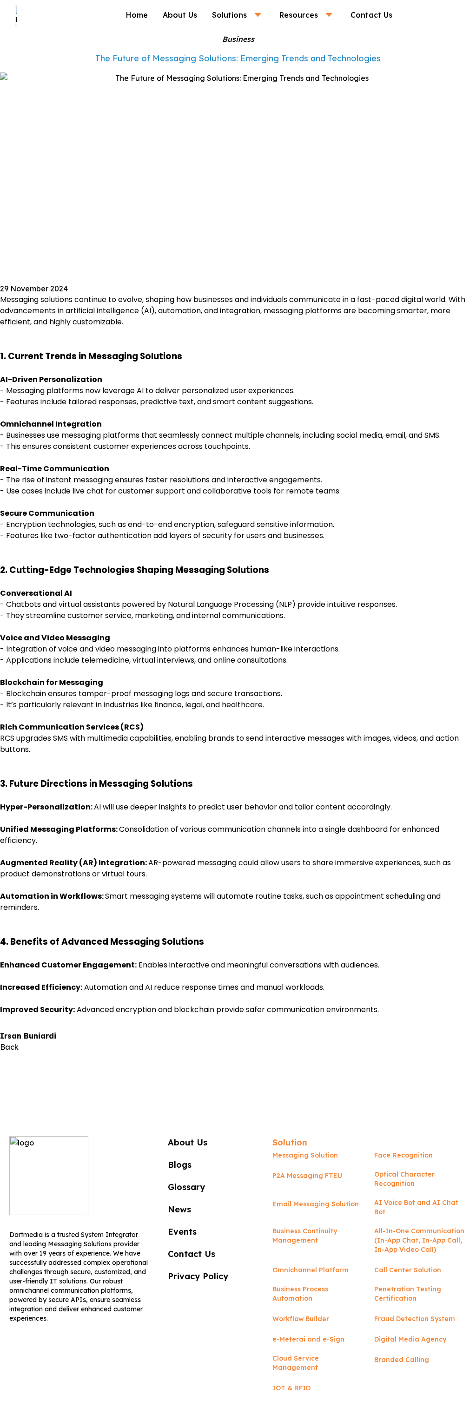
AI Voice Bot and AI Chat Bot (416, 1207)
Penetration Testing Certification (407, 1294)
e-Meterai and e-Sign (308, 1339)
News (179, 1209)
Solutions (229, 15)
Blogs (180, 1164)
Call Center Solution (407, 1270)
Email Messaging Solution (315, 1204)
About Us (180, 15)
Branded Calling (401, 1359)
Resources (298, 15)
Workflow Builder (300, 1319)
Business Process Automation (300, 1294)
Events (182, 1231)
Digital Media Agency (410, 1339)
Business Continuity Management (304, 1235)
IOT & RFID (291, 1388)
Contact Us (371, 15)
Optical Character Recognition (404, 1179)
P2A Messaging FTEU (307, 1175)
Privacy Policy (198, 1276)
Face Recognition (403, 1155)
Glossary (186, 1187)
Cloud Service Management (295, 1363)
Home (137, 15)
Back (9, 1047)
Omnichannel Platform (310, 1270)
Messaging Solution (305, 1155)
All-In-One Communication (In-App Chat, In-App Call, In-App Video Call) (419, 1240)
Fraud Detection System (414, 1319)
